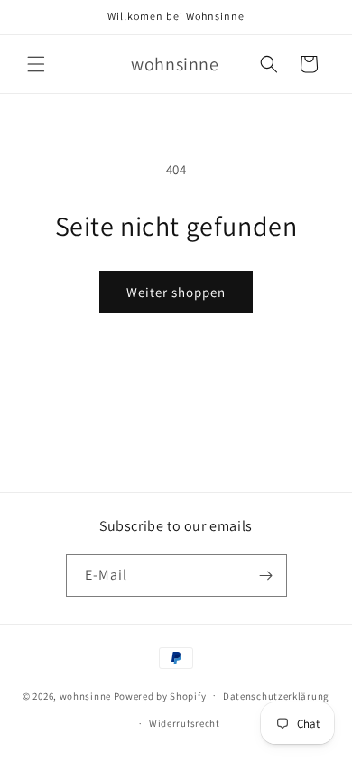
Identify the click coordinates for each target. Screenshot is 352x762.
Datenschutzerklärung (276, 696)
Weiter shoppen (176, 292)
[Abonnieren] (266, 575)
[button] (36, 64)
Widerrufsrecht (184, 723)
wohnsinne (85, 695)
